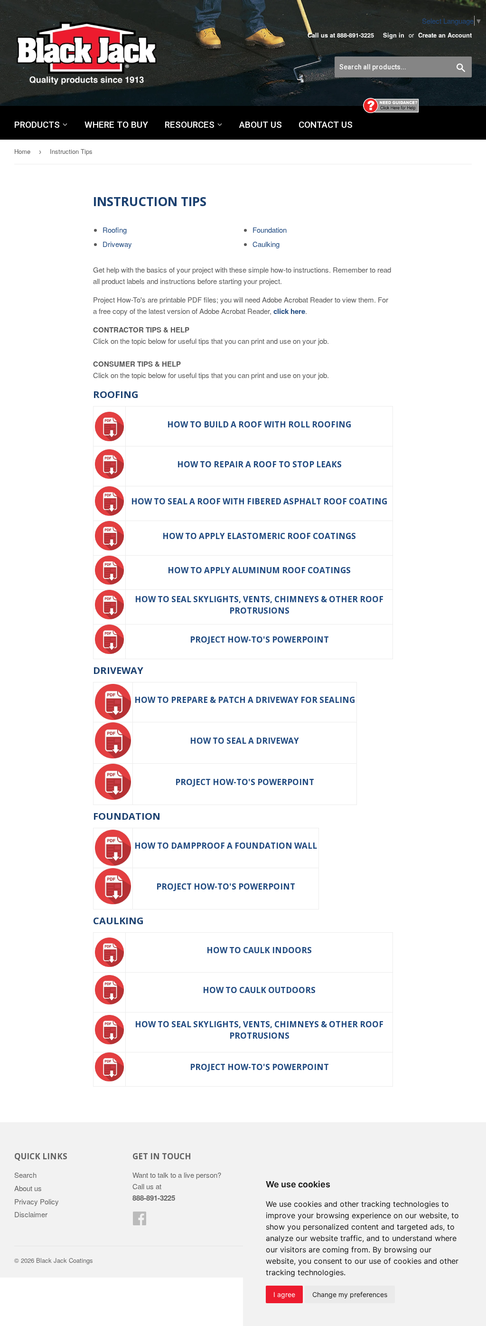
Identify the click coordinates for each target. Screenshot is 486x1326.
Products (38, 124)
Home (22, 151)
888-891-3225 (355, 35)
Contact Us (326, 124)
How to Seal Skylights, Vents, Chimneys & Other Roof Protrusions (259, 605)
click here (289, 311)
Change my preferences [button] (349, 1294)
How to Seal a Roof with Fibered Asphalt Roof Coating (259, 501)
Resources (191, 124)
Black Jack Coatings (64, 1260)
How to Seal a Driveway (244, 740)
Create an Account (445, 35)
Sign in (393, 35)
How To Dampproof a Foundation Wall (225, 845)
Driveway (117, 244)
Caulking (266, 244)
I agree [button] (284, 1294)
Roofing (115, 230)
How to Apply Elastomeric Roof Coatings (259, 535)
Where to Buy (116, 124)
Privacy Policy (36, 1201)
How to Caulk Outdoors (259, 990)
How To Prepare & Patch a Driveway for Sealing (244, 699)
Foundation (269, 230)
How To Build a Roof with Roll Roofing (259, 424)
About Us (260, 124)
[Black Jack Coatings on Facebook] (139, 1221)
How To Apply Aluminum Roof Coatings (259, 570)
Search (25, 1175)
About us (28, 1188)
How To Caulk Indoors (259, 950)
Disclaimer (30, 1214)
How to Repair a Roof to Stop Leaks (259, 464)
